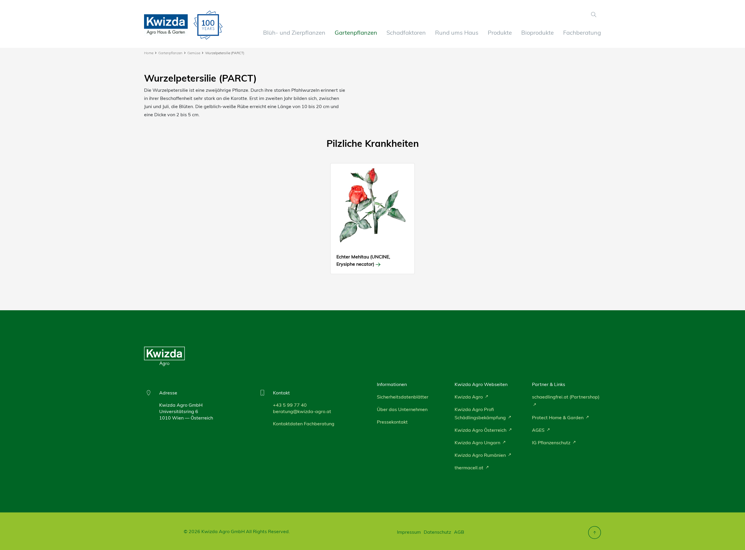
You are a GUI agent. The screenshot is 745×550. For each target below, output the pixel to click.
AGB (459, 532)
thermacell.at (470, 467)
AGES (539, 430)
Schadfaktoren (406, 32)
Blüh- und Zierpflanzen (294, 32)
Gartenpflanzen (356, 32)
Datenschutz (437, 532)
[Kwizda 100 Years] (208, 25)
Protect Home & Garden (558, 417)
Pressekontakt (392, 422)
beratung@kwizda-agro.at (302, 411)
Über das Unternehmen (402, 409)
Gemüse (193, 53)
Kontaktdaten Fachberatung (303, 423)
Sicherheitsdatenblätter (402, 397)
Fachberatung (582, 32)
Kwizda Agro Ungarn (478, 442)
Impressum (409, 532)
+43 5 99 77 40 (290, 405)
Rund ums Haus (456, 32)
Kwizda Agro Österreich (481, 430)
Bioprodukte (537, 32)
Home (148, 53)
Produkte (500, 32)
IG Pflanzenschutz (552, 442)
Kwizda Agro (469, 397)
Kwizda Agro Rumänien (481, 455)
